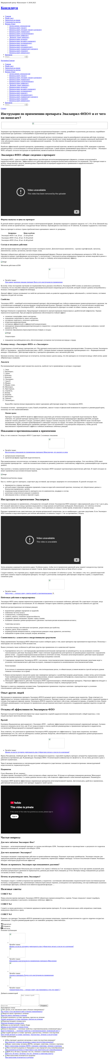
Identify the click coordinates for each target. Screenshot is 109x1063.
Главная (8, 16)
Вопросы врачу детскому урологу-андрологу (25, 30)
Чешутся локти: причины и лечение (14, 1015)
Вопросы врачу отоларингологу (21, 47)
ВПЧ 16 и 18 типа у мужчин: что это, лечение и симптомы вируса (29, 1053)
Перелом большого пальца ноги (12, 1023)
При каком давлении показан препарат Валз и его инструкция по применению (34, 282)
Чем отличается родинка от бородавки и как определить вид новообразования (33, 1050)
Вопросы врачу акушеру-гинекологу (22, 41)
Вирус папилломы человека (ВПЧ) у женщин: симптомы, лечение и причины (33, 1046)
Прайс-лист (9, 18)
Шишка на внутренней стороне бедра (14, 1027)
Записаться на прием (12, 20)
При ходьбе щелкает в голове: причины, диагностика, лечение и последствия (29, 1034)
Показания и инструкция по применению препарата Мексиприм (33, 961)
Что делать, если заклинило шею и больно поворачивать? (22, 1011)
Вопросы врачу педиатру (18, 39)
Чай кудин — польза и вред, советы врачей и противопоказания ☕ (29, 593)
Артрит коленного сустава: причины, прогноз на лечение (22, 1019)
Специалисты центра (13, 22)
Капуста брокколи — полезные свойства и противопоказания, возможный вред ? (30, 1031)
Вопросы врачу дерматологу (19, 32)
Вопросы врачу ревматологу (19, 53)
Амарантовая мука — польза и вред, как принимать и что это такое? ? (34, 990)
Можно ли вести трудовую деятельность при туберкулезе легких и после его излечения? (37, 752)
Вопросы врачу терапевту (18, 51)
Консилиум (9, 8)
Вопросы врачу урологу (18, 28)
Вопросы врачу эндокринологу (20, 43)
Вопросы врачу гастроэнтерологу (21, 33)
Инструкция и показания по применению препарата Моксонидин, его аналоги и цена (36, 452)
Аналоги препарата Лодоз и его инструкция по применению (31, 975)
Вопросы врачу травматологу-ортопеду (23, 49)
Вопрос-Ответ (10, 24)
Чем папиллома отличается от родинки (19, 1057)
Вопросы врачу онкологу (18, 45)
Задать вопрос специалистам (19, 26)
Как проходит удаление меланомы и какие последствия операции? (29, 1042)
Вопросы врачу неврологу (19, 37)
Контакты (8, 55)
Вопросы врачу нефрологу (19, 35)
